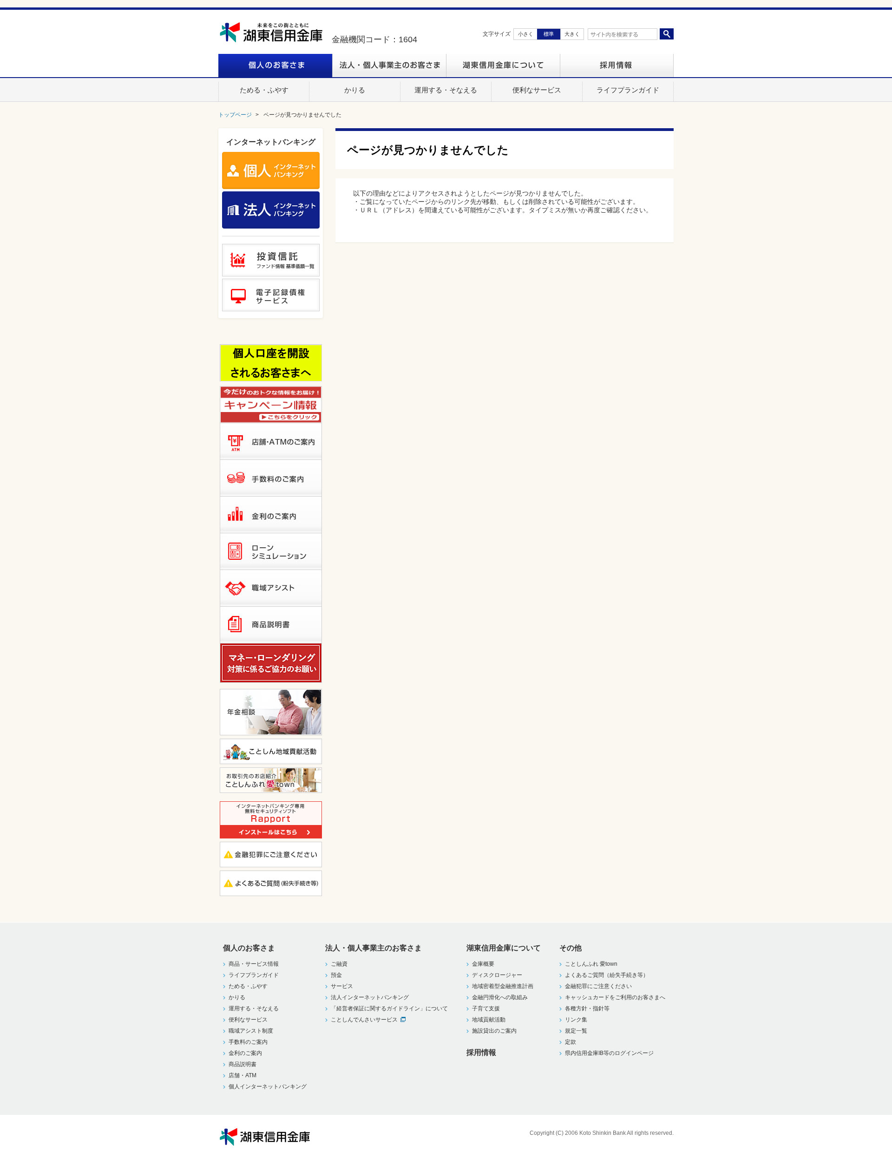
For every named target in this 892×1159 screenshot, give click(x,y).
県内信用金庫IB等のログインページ (609, 1053)
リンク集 (576, 1019)
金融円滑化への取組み (500, 997)
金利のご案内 (245, 1053)
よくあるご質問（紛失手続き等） (607, 975)
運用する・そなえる (254, 1008)
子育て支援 (486, 1008)
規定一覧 (576, 1031)
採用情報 (617, 65)
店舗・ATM (242, 1075)
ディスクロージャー (497, 975)
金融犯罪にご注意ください (598, 986)
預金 (336, 975)
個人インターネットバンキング (268, 1086)
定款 (570, 1042)
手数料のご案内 (248, 1042)
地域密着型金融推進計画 (502, 986)
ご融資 (339, 964)
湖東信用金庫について (503, 65)
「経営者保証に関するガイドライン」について (389, 1008)
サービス (342, 986)
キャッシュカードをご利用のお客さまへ (615, 997)
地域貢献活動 (488, 1019)
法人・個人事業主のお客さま (389, 65)
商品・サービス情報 (254, 964)
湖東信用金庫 (275, 32)
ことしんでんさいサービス (364, 1019)
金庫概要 (483, 964)
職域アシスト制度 (251, 1031)
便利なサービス (248, 1019)
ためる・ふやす (248, 986)
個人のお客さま (275, 65)
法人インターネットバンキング (370, 997)
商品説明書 (242, 1064)
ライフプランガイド (254, 975)
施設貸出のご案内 (494, 1031)
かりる (237, 997)
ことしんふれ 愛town (591, 964)
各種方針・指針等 (587, 1008)
